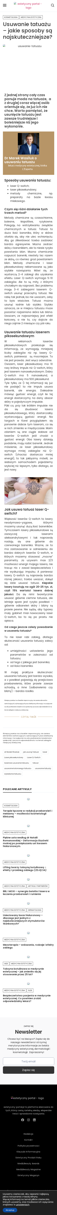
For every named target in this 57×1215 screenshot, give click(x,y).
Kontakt (28, 1139)
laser (45, 752)
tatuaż (36, 763)
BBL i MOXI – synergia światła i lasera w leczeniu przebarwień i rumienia (26, 893)
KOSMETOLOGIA (11, 17)
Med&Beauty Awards (28, 1163)
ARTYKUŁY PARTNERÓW (38, 886)
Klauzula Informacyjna (28, 1151)
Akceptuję (10, 1210)
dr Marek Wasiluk (11, 752)
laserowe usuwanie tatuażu (16, 763)
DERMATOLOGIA (34, 910)
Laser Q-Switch (33, 757)
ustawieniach (22, 1204)
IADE (6, 963)
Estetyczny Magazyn (28, 1175)
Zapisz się (28, 1070)
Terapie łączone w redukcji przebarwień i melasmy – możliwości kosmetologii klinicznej (27, 813)
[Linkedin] (34, 1119)
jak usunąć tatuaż (31, 752)
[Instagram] (28, 1119)
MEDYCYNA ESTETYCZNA (31, 17)
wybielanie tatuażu (12, 774)
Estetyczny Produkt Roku (29, 1157)
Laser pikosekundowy (13, 757)
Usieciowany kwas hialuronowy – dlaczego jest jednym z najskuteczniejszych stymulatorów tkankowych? (24, 920)
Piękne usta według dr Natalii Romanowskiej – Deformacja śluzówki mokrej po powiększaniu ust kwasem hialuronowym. (25, 842)
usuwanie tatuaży (43, 768)
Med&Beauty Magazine (28, 1169)
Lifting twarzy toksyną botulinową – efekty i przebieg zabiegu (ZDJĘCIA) (24, 869)
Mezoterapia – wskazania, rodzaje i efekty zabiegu (28, 946)
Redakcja (28, 1133)
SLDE (30, 990)
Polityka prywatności (28, 1145)
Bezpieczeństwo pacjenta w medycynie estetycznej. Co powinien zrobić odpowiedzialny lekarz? (27, 998)
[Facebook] (22, 1119)
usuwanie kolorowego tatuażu (17, 768)
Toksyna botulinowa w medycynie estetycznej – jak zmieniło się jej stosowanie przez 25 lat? (23, 971)
